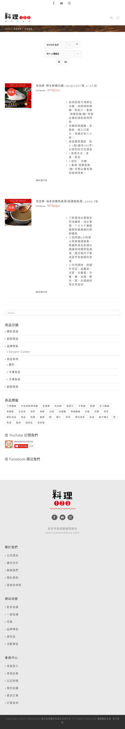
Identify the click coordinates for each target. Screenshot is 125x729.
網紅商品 (13, 331)
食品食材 (13, 359)
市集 (10, 621)
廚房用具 (13, 386)
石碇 (87, 411)
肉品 (23, 417)
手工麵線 (104, 406)
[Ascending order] (77, 44)
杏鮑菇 (10, 411)
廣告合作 (13, 562)
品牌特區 (13, 346)
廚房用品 (13, 338)
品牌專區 (13, 629)
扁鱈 (92, 406)
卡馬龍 (82, 406)
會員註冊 (13, 673)
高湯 (92, 417)
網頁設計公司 (104, 719)
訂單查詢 (13, 702)
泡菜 (32, 411)
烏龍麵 (62, 411)
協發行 (70, 406)
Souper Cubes (19, 351)
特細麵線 (75, 411)
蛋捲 (42, 417)
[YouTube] (62, 517)
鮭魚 (18, 422)
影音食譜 (13, 607)
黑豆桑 (41, 422)
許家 (68, 417)
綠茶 (106, 411)
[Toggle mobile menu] (118, 17)
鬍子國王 (104, 417)
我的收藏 (13, 688)
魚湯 (9, 422)
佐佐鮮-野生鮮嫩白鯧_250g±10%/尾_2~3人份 (66, 85)
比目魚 (22, 411)
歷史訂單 (13, 695)
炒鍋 (51, 411)
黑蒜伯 (29, 422)
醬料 (12, 364)
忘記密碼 (13, 680)
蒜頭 (32, 417)
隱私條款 (13, 577)
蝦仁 (58, 417)
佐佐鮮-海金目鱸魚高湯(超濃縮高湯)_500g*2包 (67, 201)
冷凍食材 (15, 379)
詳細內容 (42, 180)
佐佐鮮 (58, 406)
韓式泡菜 (80, 417)
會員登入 (13, 666)
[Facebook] (54, 517)
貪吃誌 (11, 636)
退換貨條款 (14, 585)
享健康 (46, 406)
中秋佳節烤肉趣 (29, 406)
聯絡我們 (13, 570)
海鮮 (42, 411)
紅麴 (96, 411)
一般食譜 (13, 614)
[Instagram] (70, 517)
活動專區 (13, 644)
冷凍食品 (15, 372)
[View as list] (65, 62)
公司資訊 (13, 555)
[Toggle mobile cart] (111, 17)
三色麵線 (11, 406)
